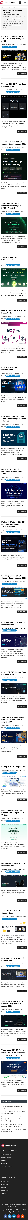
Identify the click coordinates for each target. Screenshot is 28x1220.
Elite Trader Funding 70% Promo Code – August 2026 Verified (12, 812)
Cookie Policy (4, 1184)
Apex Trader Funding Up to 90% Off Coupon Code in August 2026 (12, 719)
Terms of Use (4, 1193)
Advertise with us (6, 1167)
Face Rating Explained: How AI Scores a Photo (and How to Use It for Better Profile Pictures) (13, 1119)
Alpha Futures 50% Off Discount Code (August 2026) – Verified (11, 205)
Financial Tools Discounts (9, 47)
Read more (22, 73)
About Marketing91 (6, 1154)
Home (2, 7)
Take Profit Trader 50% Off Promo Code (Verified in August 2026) (12, 1004)
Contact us (4, 1163)
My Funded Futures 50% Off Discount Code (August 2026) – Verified (12, 524)
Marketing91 (7, 2)
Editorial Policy (5, 1190)
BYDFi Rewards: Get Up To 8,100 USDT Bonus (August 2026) (12, 39)
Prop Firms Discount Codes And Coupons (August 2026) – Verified (13, 418)
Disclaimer (4, 1187)
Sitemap (3, 1160)
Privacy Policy (5, 1181)
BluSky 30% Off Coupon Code (13, 767)
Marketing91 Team (6, 1157)
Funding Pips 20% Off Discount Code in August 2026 (11, 471)
